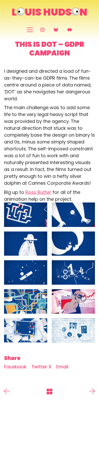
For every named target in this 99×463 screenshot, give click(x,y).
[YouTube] (69, 29)
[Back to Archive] (49, 391)
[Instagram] (42, 29)
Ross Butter (38, 192)
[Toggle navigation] (29, 30)
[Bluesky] (56, 29)
